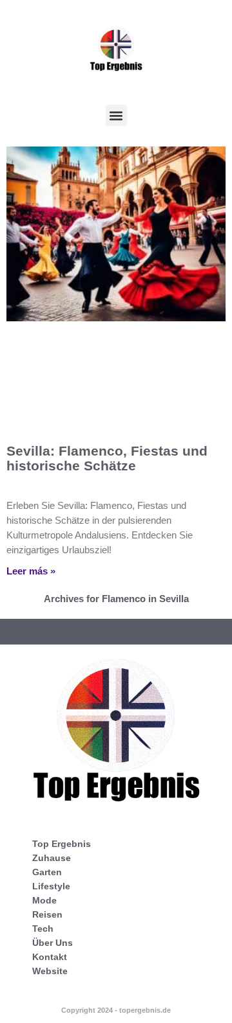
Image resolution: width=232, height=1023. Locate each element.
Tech (42, 928)
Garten (47, 872)
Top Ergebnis (61, 844)
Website (50, 971)
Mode (44, 900)
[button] (116, 115)
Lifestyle (51, 886)
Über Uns (52, 943)
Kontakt (49, 957)
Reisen (47, 914)
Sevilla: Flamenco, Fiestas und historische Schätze (107, 458)
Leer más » (30, 570)
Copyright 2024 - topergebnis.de (116, 1010)
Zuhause (51, 858)
